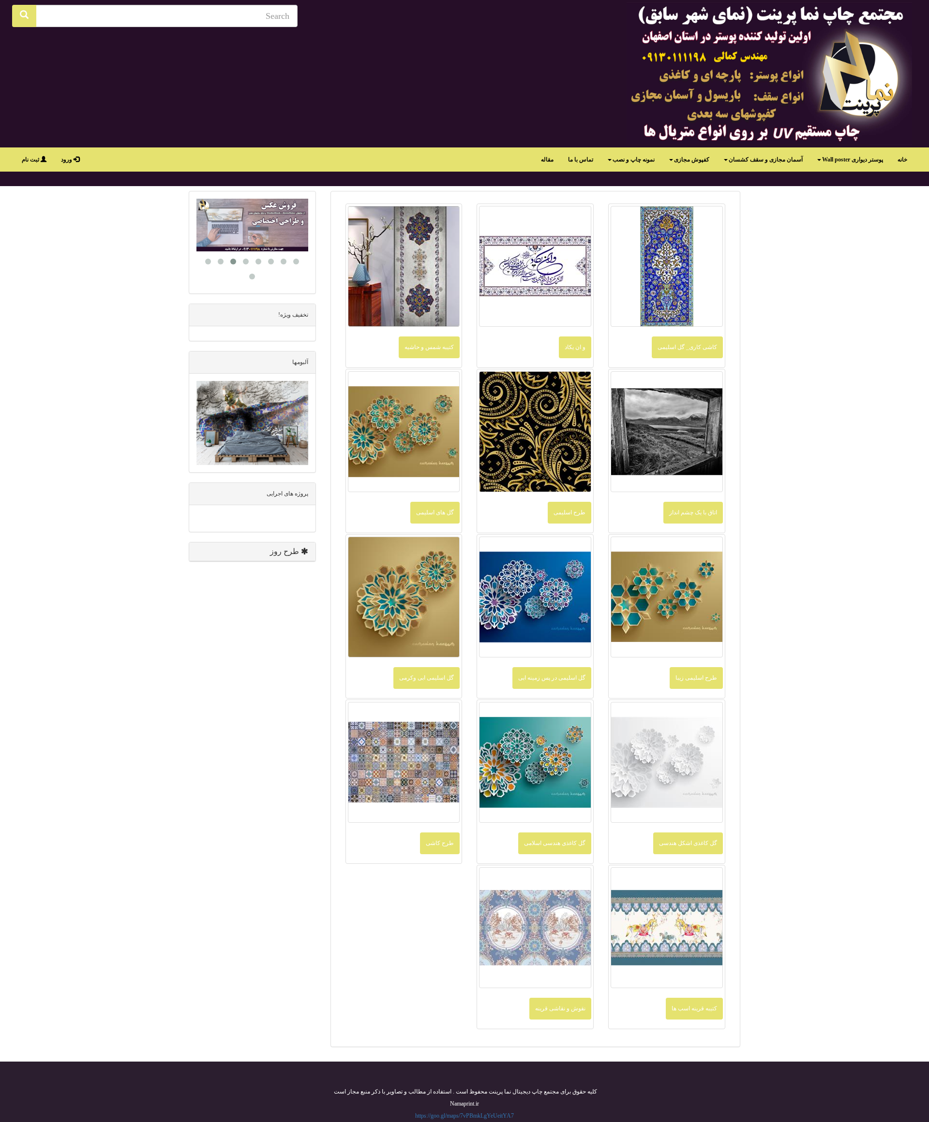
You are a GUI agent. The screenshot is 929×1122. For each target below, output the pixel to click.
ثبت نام (31, 159)
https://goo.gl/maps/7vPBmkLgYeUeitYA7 (464, 1115)
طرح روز (285, 551)
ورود (67, 159)
